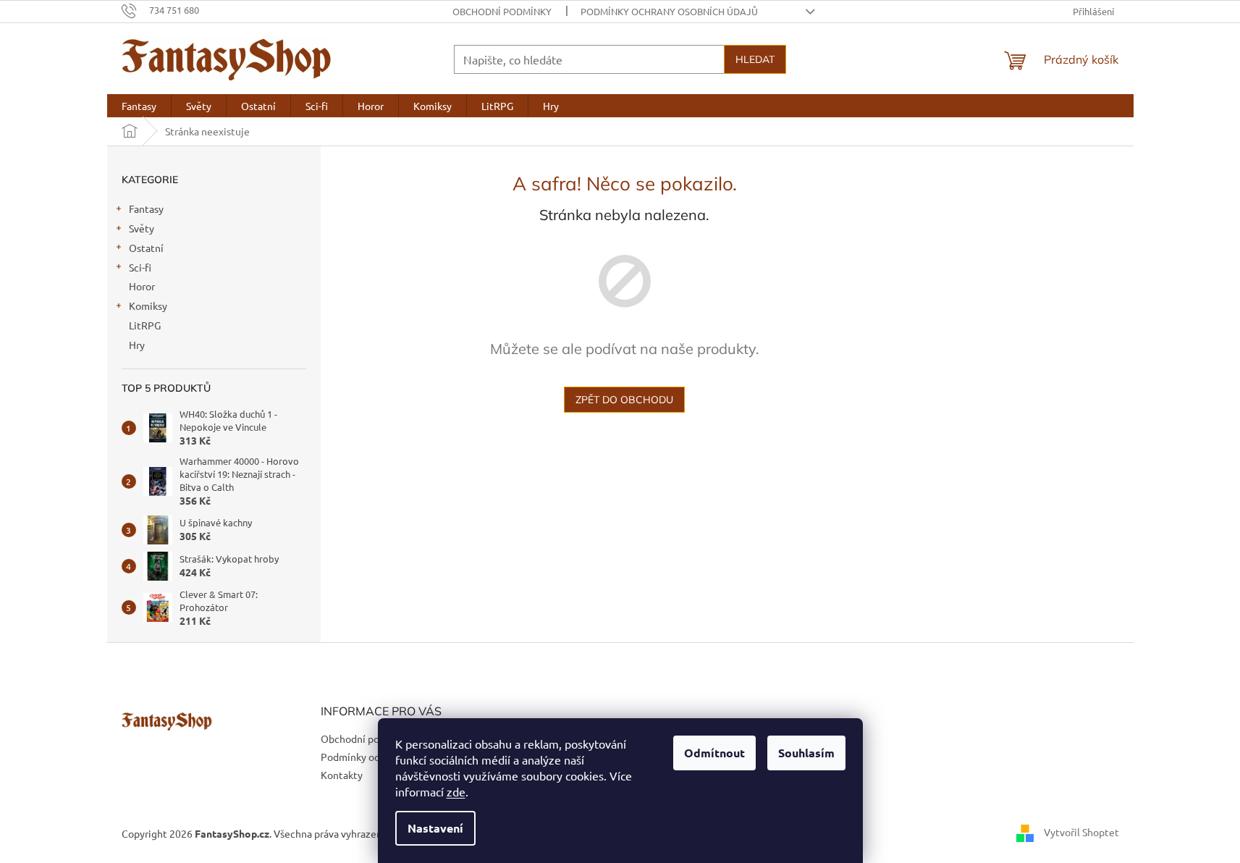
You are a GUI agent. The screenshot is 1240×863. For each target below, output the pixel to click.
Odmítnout (714, 752)
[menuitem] (139, 105)
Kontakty (342, 774)
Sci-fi (140, 267)
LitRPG (145, 325)
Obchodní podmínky (502, 11)
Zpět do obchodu (624, 399)
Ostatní (146, 247)
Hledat (755, 59)
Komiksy (148, 305)
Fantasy (146, 208)
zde (456, 791)
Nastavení (435, 827)
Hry (137, 344)
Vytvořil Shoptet (1081, 831)
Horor (142, 285)
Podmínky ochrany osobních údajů (669, 11)
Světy (141, 228)
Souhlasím (806, 752)
